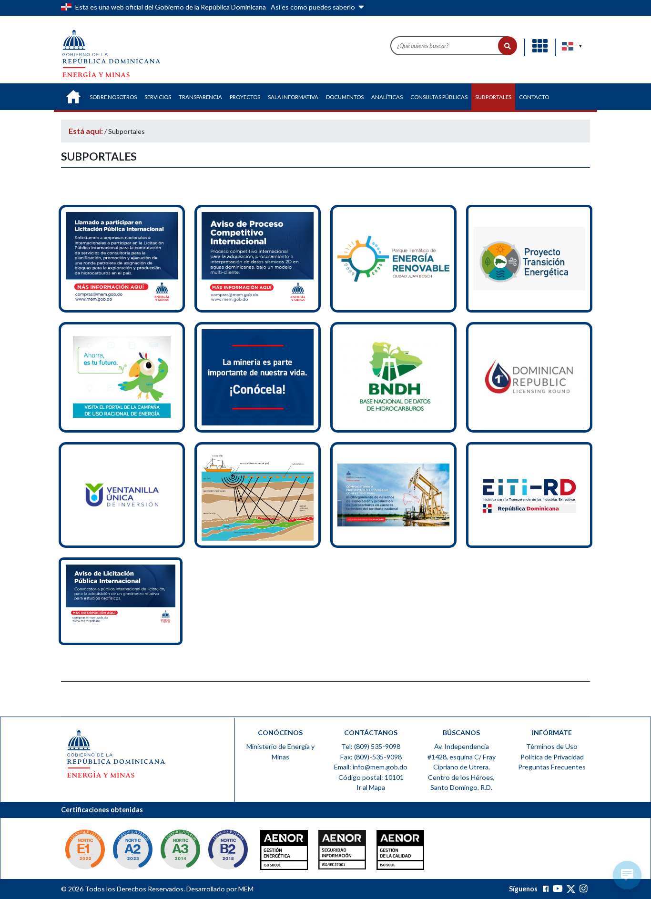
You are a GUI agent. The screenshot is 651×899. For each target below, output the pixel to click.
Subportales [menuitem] (493, 97)
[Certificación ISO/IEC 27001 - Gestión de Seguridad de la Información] (323, 852)
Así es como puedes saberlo (313, 7)
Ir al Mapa (370, 787)
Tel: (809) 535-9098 (370, 746)
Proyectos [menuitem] (245, 97)
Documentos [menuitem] (345, 97)
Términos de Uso (552, 746)
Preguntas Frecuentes (552, 767)
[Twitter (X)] (571, 889)
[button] (507, 45)
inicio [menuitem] (73, 96)
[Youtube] (557, 889)
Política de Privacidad (552, 757)
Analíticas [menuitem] (387, 97)
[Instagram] (584, 889)
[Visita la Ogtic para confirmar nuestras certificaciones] (85, 851)
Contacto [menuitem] (534, 97)
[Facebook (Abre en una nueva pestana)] (546, 889)
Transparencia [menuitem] (200, 97)
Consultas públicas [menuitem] (439, 97)
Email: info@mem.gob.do (370, 767)
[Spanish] (568, 46)
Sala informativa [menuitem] (293, 97)
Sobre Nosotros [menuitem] (113, 97)
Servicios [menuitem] (157, 97)
